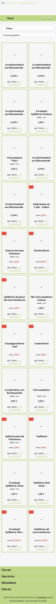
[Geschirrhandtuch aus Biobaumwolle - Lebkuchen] (41, 146)
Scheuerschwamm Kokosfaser (14, 252)
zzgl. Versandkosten (15, 83)
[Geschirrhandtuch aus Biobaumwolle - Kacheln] (14, 53)
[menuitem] (7, 18)
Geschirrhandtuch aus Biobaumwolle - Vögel (14, 113)
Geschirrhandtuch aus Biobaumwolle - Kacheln (14, 66)
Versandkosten (42, 597)
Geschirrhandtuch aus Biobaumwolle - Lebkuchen (41, 159)
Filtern (9, 28)
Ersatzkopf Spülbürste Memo (15, 484)
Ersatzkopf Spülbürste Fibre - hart (14, 531)
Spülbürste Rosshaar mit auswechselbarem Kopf (14, 298)
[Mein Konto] (44, 18)
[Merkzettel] (37, 18)
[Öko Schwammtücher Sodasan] (41, 286)
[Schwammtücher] (41, 379)
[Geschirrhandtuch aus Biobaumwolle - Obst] (14, 193)
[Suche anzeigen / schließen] (29, 18)
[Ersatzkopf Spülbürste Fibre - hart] (14, 518)
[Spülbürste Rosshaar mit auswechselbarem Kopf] (14, 286)
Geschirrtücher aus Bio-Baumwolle (14, 391)
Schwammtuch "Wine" (14, 159)
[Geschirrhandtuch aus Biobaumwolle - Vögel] (14, 100)
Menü (10, 18)
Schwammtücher (41, 389)
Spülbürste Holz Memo (41, 484)
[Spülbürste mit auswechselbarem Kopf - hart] (41, 518)
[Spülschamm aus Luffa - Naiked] (41, 193)
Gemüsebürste (41, 343)
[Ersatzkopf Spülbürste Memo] (14, 471)
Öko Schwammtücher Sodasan (42, 298)
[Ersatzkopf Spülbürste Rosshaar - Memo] (41, 100)
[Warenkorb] (51, 18)
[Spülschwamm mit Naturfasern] (14, 425)
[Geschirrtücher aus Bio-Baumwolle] (14, 379)
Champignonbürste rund (14, 345)
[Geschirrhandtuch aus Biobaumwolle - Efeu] (41, 53)
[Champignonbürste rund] (14, 332)
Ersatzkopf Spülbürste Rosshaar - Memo (41, 113)
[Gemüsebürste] (41, 332)
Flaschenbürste (41, 250)
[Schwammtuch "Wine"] (14, 146)
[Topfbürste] (41, 425)
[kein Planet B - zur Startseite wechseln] (19, 7)
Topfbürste (41, 436)
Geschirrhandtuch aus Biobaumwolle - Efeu (41, 66)
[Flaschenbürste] (41, 239)
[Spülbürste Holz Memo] (41, 471)
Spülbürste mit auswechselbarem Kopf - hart (41, 531)
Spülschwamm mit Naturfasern (14, 438)
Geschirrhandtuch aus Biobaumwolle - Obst (14, 205)
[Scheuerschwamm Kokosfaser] (14, 239)
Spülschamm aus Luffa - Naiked (41, 205)
